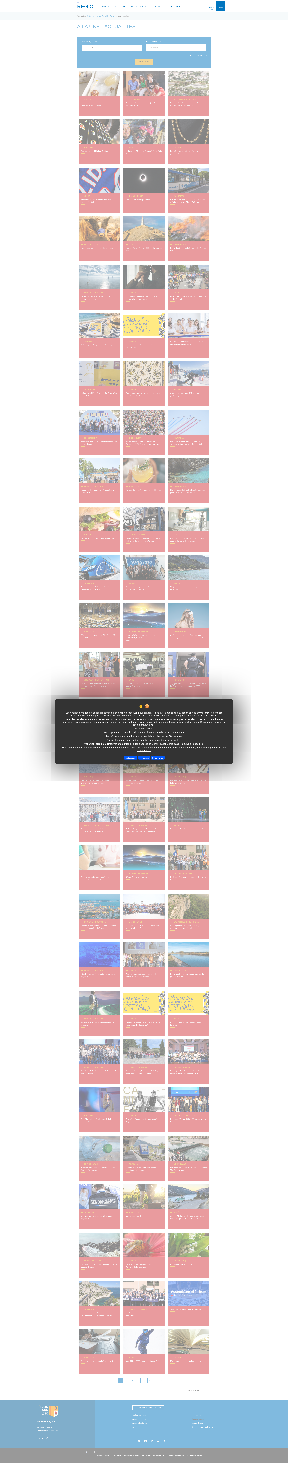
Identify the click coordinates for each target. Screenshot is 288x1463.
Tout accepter (130, 758)
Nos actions (120, 6)
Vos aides (156, 6)
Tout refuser (144, 758)
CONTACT (220, 7)
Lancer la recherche (194, 6)
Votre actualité (138, 6)
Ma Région (105, 6)
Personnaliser (157, 758)
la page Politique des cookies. (187, 743)
